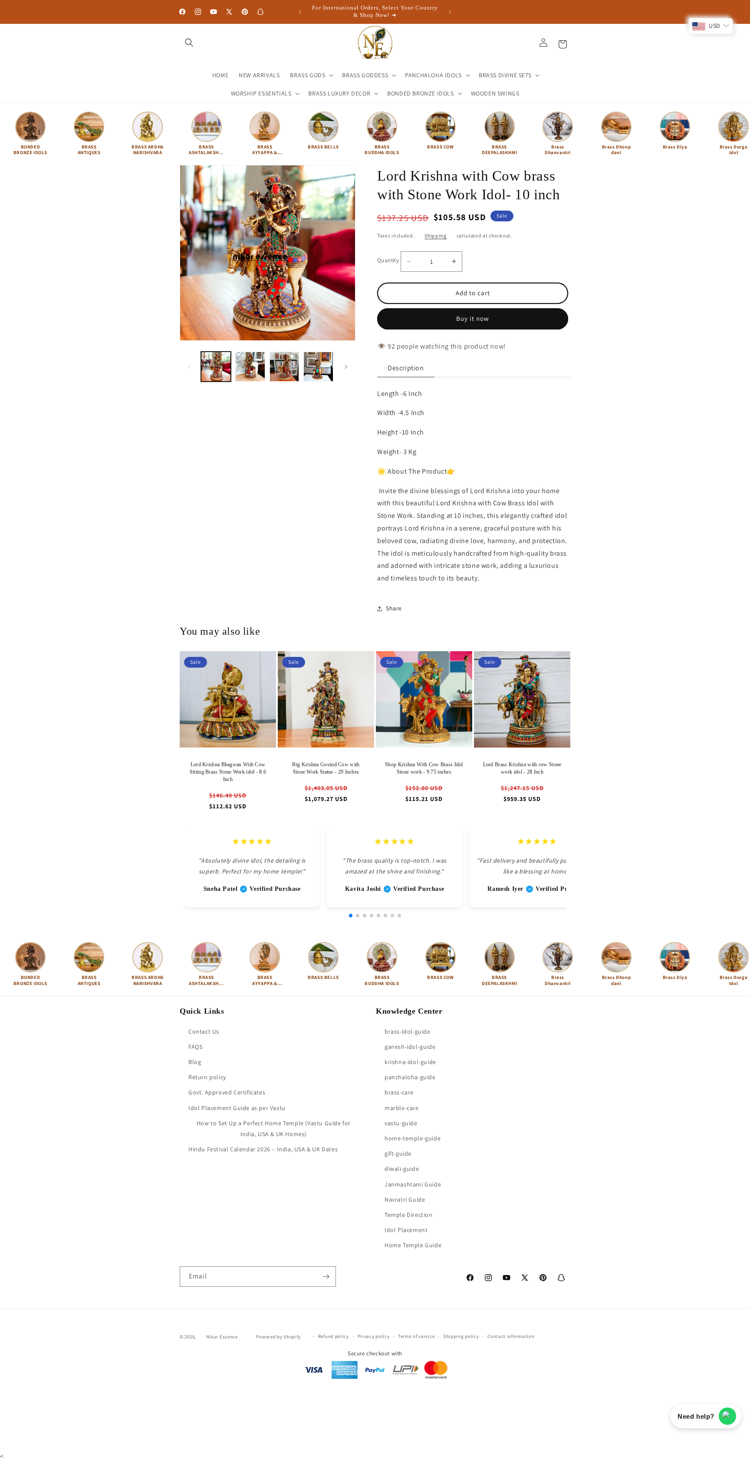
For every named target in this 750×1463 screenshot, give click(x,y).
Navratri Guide (405, 1199)
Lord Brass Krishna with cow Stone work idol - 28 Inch (522, 768)
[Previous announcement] (299, 11)
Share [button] (394, 608)
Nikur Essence (222, 1337)
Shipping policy (461, 1336)
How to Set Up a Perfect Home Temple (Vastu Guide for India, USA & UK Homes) (274, 1128)
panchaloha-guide (410, 1077)
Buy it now (472, 318)
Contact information (510, 1336)
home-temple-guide (413, 1138)
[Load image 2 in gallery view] (250, 367)
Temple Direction (409, 1215)
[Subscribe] (326, 1276)
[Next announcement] (450, 11)
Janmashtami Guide (413, 1184)
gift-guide (398, 1153)
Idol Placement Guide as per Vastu (237, 1108)
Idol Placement (406, 1230)
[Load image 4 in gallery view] (318, 367)
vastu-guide (401, 1123)
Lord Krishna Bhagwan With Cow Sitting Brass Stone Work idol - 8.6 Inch (228, 771)
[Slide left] (189, 366)
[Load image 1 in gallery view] (216, 367)
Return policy (207, 1077)
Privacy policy (374, 1336)
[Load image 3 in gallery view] (284, 367)
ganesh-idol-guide (410, 1047)
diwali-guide (402, 1169)
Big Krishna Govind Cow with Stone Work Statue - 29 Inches (325, 768)
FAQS (195, 1047)
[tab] (405, 368)
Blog (194, 1062)
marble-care (402, 1108)
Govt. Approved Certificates (226, 1093)
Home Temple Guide (413, 1245)
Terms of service (416, 1336)
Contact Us (203, 1031)
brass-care (399, 1093)
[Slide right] (345, 366)
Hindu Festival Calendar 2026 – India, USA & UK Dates (263, 1149)
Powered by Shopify (278, 1337)
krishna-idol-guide (410, 1062)
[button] (189, 42)
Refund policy (333, 1336)
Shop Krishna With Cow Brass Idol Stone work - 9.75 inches (424, 768)
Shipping (435, 235)
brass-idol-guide (408, 1031)
